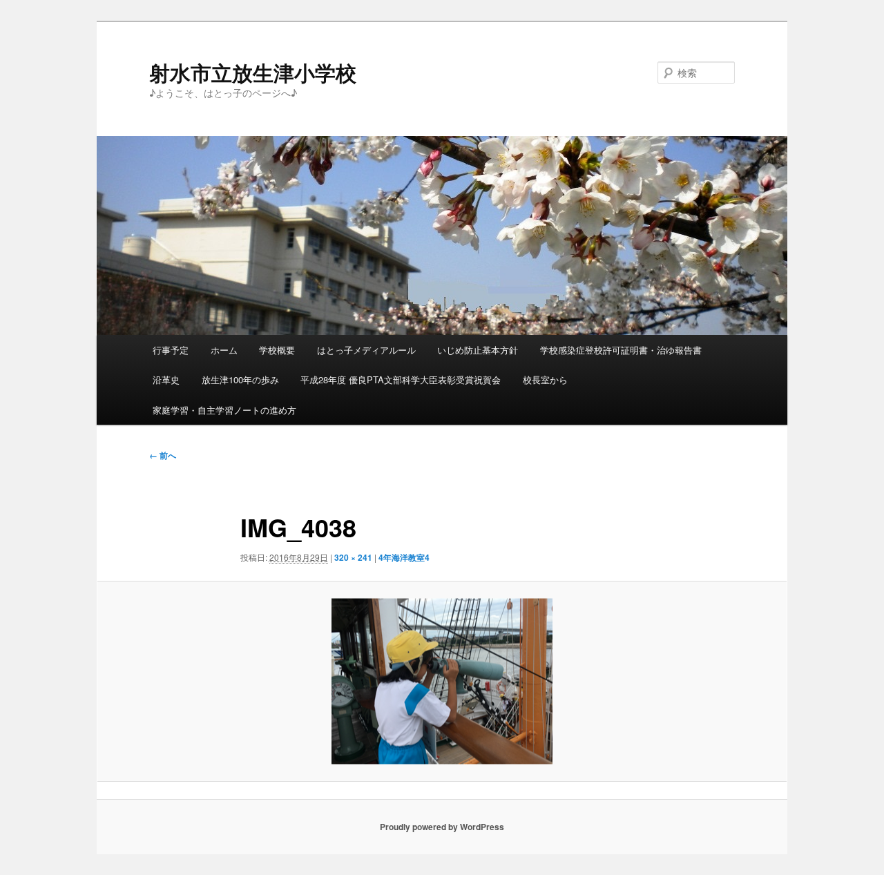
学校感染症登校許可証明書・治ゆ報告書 (621, 349)
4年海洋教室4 (404, 557)
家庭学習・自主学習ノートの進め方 (224, 409)
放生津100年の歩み (240, 379)
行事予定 (171, 349)
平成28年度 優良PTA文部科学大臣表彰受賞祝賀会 (400, 379)
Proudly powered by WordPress (442, 826)
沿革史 (166, 379)
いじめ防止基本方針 (477, 349)
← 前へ (162, 455)
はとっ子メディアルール (366, 349)
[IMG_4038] (442, 681)
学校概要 (277, 349)
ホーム (224, 349)
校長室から (545, 379)
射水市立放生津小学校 (252, 72)
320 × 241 (353, 557)
